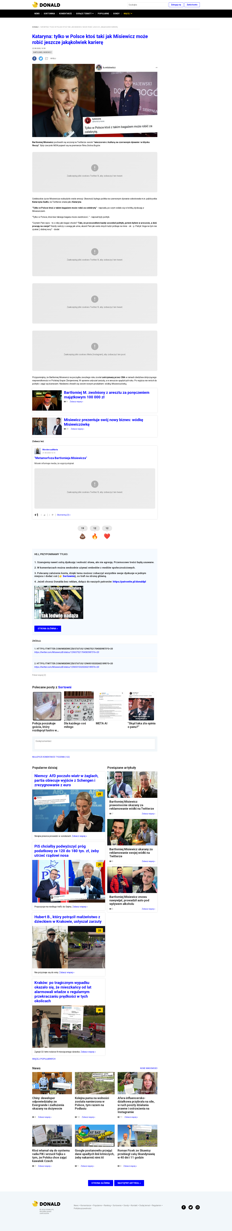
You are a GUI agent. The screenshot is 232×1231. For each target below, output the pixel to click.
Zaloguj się (176, 5)
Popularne (97, 1205)
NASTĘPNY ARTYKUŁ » (129, 1183)
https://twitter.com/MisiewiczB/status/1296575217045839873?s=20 (66, 652)
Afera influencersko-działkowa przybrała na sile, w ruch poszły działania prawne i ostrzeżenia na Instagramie (136, 1105)
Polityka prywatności (82, 1208)
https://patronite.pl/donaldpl (129, 581)
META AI (101, 723)
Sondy (126, 1205)
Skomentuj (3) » (63, 515)
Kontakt (134, 1205)
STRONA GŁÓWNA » (48, 628)
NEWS (37, 14)
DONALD (35, 27)
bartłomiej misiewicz (42, 52)
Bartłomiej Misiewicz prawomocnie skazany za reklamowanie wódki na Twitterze (131, 805)
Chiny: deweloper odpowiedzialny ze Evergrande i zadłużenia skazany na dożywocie (48, 1103)
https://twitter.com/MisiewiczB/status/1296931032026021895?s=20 (66, 667)
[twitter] (42, 58)
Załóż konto (192, 5)
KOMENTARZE (65, 14)
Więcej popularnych (43, 1059)
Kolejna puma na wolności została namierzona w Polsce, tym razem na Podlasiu (92, 1103)
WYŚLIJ (53, 58)
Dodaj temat (144, 1205)
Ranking (107, 1205)
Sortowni (64, 687)
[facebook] (35, 58)
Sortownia (69, 576)
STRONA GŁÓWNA (100, 1183)
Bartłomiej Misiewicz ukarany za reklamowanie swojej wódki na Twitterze (131, 853)
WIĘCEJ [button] (127, 14)
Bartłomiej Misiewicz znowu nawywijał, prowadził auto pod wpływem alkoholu (129, 900)
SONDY (116, 14)
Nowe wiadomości (148, 1068)
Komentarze (86, 1205)
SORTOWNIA (49, 14)
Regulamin (156, 1205)
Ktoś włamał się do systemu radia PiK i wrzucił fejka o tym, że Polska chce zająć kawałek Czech (51, 1156)
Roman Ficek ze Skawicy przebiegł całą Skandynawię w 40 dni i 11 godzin (136, 1154)
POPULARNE (103, 14)
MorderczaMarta (50, 450)
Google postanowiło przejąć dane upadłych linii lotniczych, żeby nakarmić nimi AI (94, 1154)
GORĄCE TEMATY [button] (84, 14)
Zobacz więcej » (76, 402)
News (76, 1205)
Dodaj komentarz (43, 741)
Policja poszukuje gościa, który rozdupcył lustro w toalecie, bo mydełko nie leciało (46, 730)
